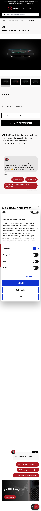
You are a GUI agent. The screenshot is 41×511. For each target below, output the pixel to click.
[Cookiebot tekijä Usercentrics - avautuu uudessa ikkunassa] (29, 212)
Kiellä (20, 297)
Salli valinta (20, 290)
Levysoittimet (13, 20)
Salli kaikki (20, 283)
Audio (3, 20)
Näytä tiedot (30, 276)
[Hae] (4, 14)
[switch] (36, 255)
